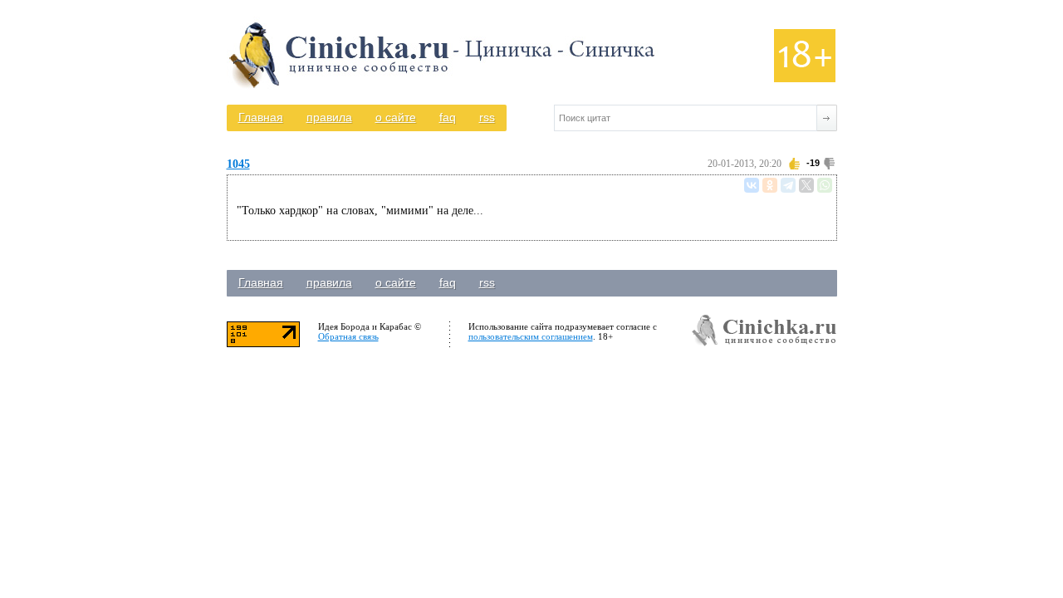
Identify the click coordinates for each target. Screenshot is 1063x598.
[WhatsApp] (824, 185)
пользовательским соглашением (530, 336)
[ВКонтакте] (751, 185)
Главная (260, 117)
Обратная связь (348, 336)
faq (447, 117)
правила (329, 117)
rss (487, 117)
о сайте (395, 117)
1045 (238, 164)
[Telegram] (788, 185)
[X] (806, 185)
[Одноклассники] (769, 185)
